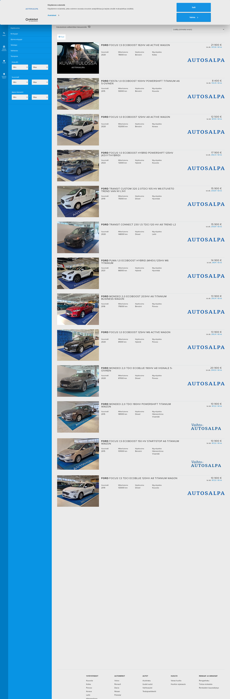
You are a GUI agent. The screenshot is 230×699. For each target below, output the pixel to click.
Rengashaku (204, 680)
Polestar (117, 694)
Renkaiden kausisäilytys (209, 687)
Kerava (89, 691)
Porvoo (89, 687)
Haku (4, 35)
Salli (194, 7)
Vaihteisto (14, 50)
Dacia (116, 687)
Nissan (117, 691)
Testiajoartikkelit (149, 691)
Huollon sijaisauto (178, 684)
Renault (117, 684)
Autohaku (147, 680)
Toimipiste (14, 56)
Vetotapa (14, 45)
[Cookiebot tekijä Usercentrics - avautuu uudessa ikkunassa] (31, 20)
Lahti (88, 694)
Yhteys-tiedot (4, 77)
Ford (62, 37)
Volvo (116, 680)
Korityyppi (14, 34)
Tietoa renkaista (205, 684)
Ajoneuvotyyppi (16, 39)
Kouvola (89, 680)
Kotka (88, 684)
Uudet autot (147, 684)
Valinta (192, 17)
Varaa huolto (4, 49)
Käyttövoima (15, 28)
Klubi (4, 63)
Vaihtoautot (147, 687)
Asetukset (52, 15)
